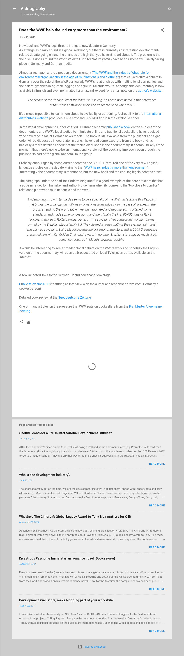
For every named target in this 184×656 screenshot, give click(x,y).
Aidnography (33, 8)
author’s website (150, 90)
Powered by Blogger (94, 646)
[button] (162, 30)
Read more (157, 463)
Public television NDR (34, 284)
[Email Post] (28, 323)
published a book (118, 127)
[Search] (170, 9)
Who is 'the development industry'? (44, 475)
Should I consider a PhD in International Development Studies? (65, 433)
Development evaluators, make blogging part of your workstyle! (66, 600)
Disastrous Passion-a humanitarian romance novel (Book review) (67, 558)
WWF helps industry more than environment (116, 167)
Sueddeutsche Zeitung (74, 297)
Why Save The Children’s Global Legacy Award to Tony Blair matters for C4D (75, 516)
